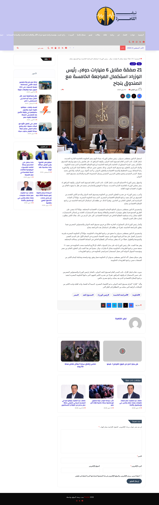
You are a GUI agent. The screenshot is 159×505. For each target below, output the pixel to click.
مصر (75, 295)
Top (129, 59)
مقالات (97, 35)
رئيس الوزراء (103, 295)
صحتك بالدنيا (81, 35)
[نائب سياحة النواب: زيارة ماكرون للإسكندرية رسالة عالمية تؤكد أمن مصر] (101, 391)
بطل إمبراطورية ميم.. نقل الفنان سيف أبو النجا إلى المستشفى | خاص (28, 98)
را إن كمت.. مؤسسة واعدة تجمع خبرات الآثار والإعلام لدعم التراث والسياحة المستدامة (36, 35)
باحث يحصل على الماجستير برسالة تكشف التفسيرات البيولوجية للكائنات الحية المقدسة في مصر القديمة (26, 168)
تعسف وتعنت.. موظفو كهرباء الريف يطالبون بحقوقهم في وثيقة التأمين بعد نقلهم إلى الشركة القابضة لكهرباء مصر (27, 112)
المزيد (72, 35)
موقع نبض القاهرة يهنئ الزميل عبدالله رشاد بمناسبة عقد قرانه (45, 166)
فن (118, 35)
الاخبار (133, 64)
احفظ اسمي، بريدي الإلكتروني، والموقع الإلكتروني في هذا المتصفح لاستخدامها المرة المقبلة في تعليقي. (107, 476)
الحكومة (135, 295)
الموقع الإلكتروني (94, 466)
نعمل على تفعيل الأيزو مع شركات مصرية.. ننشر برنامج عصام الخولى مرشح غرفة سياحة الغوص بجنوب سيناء (27, 127)
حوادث (132, 35)
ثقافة (105, 35)
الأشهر (34, 73)
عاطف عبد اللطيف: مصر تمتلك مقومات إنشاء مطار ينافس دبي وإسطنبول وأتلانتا (130, 403)
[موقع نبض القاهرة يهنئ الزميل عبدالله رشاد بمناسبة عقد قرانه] (44, 155)
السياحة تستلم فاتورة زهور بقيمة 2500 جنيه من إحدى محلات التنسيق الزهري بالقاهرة (44, 197)
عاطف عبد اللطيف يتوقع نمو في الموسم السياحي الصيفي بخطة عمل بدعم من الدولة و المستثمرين (73, 403)
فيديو (90, 35)
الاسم (139, 456)
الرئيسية (141, 35)
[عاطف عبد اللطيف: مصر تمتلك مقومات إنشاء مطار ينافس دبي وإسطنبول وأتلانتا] (129, 391)
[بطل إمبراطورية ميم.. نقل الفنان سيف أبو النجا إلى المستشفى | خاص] (45, 99)
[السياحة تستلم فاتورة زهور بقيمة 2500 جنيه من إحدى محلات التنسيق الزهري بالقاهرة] (44, 185)
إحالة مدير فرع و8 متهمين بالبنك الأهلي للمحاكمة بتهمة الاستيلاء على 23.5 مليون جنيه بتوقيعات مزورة (27, 86)
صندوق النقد (87, 295)
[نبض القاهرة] (124, 16)
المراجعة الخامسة (120, 295)
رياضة (112, 35)
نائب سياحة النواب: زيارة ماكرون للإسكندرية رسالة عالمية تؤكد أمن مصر (102, 403)
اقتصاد (125, 35)
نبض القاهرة (134, 90)
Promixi (87, 497)
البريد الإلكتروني (136, 466)
